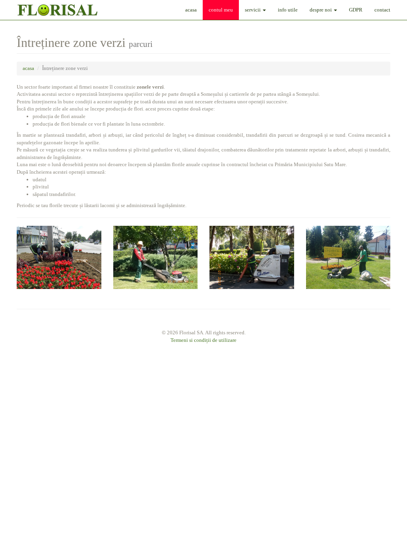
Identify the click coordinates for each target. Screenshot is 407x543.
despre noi (321, 10)
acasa (191, 10)
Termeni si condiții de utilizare (203, 340)
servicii (253, 10)
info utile (288, 10)
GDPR (355, 10)
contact (382, 10)
